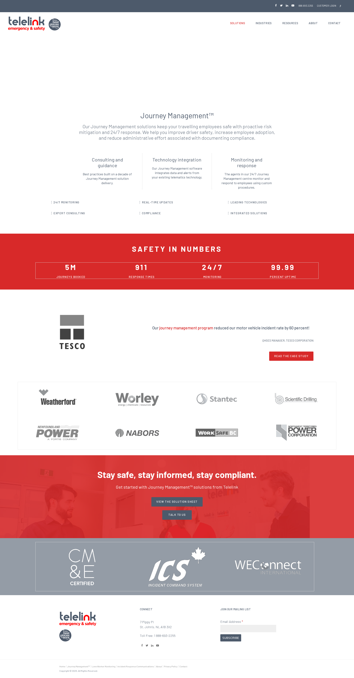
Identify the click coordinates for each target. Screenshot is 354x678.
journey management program (186, 327)
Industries (264, 23)
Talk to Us (177, 514)
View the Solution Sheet (177, 501)
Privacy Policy (170, 666)
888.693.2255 (306, 5)
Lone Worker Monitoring (103, 666)
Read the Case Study (291, 356)
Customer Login (326, 5)
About (313, 23)
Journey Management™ (78, 666)
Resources (290, 23)
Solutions (237, 23)
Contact (334, 23)
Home (62, 666)
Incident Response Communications (135, 666)
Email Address (231, 622)
